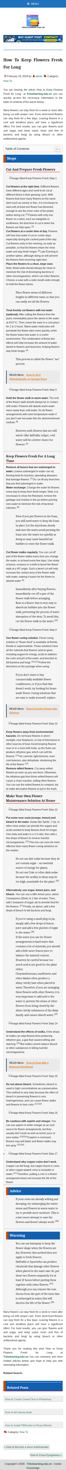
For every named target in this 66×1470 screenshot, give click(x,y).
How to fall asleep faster (18, 1412)
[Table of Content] (57, 149)
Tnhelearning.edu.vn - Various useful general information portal (33, 21)
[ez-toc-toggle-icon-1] (55, 149)
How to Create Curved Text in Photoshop (28, 1399)
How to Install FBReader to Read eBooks (28, 1425)
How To (7, 81)
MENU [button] (35, 4)
